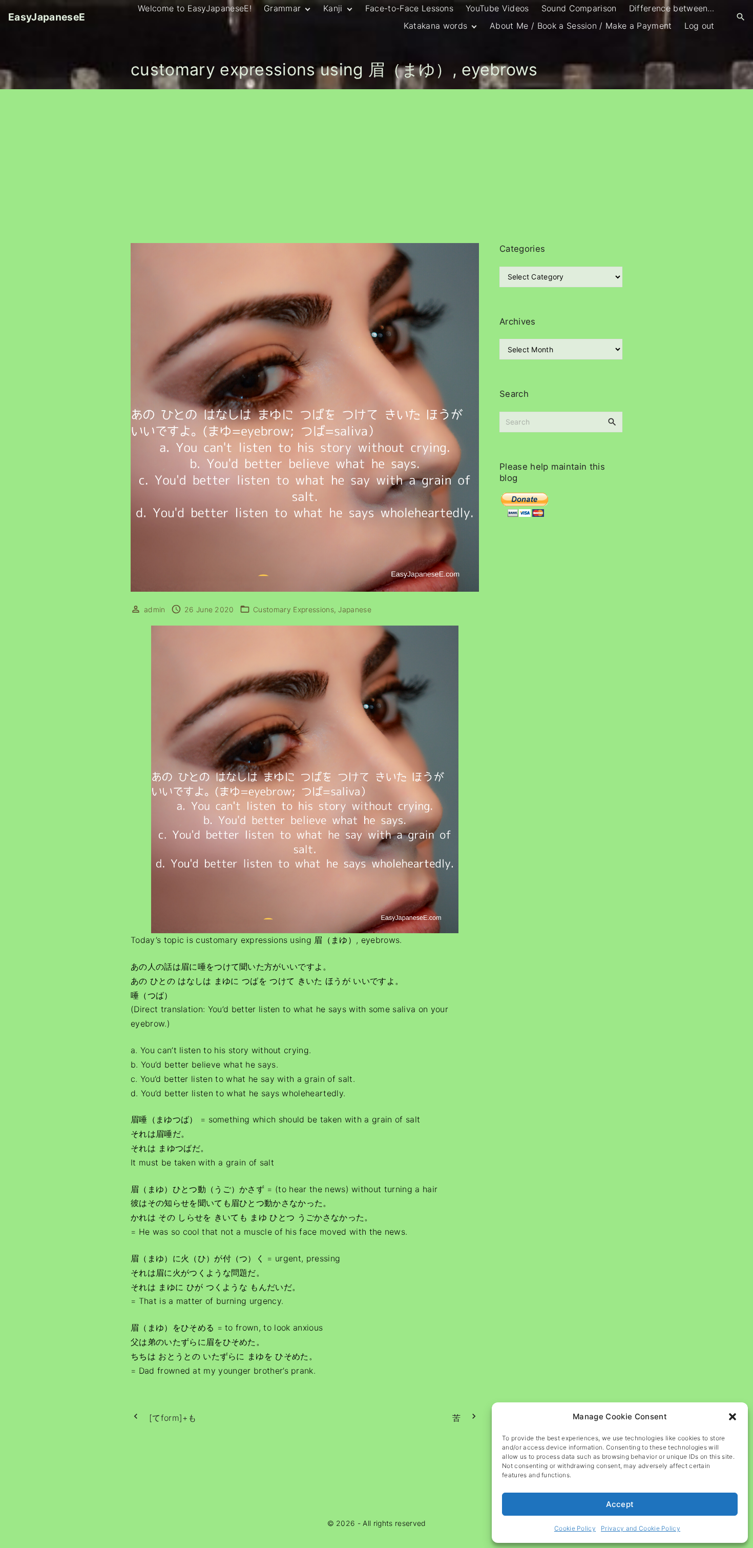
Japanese (354, 609)
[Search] (612, 421)
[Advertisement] (376, 166)
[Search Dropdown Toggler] (741, 17)
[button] (732, 1417)
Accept (620, 1504)
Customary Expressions (293, 609)
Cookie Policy (575, 1528)
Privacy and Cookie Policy (640, 1528)
